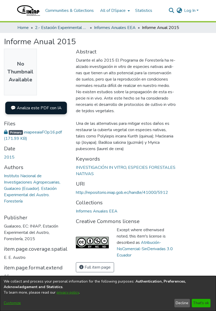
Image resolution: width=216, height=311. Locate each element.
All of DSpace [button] (113, 10)
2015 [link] (9, 157)
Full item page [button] (97, 267)
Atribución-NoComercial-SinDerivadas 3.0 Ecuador (145, 249)
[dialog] (108, 293)
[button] (28, 10)
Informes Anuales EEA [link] (115, 28)
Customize (12, 302)
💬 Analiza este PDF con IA (36, 108)
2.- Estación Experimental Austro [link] (61, 28)
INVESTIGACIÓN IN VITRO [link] (101, 167)
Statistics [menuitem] (143, 10)
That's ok (201, 302)
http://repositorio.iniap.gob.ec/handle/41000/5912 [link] (122, 192)
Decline (182, 302)
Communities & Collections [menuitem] (69, 10)
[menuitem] (114, 10)
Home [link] (23, 28)
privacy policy (68, 292)
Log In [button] (190, 10)
